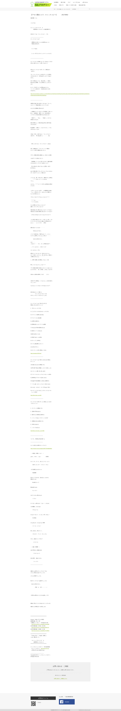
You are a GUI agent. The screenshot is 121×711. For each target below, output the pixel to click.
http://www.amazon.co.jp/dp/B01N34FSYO (40, 627)
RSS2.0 (39, 702)
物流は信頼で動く (82, 5)
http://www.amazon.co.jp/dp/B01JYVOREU (40, 630)
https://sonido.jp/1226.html (36, 353)
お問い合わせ (85, 2)
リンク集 (61, 696)
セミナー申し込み (76, 2)
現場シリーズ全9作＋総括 (71, 5)
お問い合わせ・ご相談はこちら (60, 678)
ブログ (69, 2)
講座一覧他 (63, 2)
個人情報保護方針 (69, 696)
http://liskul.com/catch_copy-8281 (37, 430)
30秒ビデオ (61, 5)
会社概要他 (56, 2)
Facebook (67, 701)
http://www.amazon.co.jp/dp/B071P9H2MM (40, 624)
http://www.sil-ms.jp (45, 648)
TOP (54, 9)
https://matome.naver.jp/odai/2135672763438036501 (41, 448)
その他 (55, 5)
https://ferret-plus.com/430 (36, 395)
